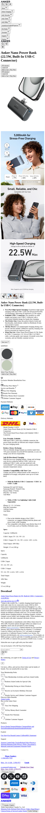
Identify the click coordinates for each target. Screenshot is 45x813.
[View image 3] (15, 296)
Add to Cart (5, 70)
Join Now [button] (22, 380)
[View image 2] (9, 296)
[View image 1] (4, 296)
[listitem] (4, 779)
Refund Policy (16, 809)
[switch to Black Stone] (7, 354)
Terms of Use (26, 658)
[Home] (21, 2)
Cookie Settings (32, 811)
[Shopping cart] (6, 4)
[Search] (3, 4)
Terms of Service (11, 811)
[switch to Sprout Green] (7, 365)
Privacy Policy (26, 809)
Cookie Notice (22, 811)
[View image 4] (21, 296)
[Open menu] (3, 47)
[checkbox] (2, 654)
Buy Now (13, 70)
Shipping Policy (6, 809)
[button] (5, 66)
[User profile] (10, 4)
